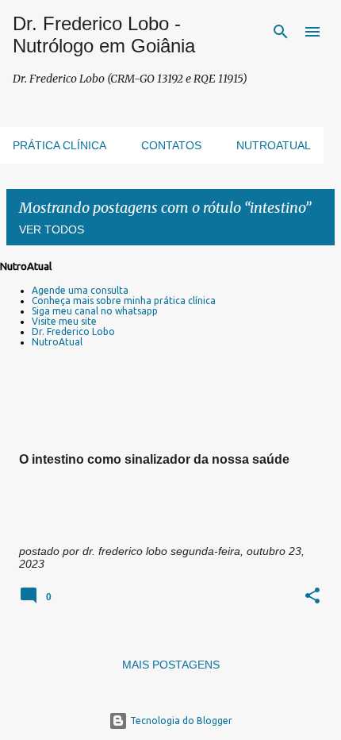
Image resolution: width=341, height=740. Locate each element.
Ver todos (51, 229)
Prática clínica (59, 145)
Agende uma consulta (80, 290)
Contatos (171, 145)
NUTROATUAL (273, 145)
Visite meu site (64, 321)
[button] (312, 596)
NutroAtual (57, 342)
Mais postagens (171, 664)
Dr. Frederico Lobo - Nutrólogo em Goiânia (104, 34)
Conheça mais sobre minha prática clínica (124, 300)
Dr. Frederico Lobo (73, 331)
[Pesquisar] (280, 32)
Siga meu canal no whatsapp (95, 311)
